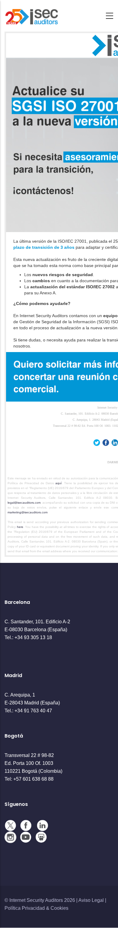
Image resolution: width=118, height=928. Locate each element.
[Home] (32, 14)
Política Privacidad (25, 908)
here (20, 527)
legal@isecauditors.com (24, 502)
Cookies (59, 908)
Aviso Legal (91, 900)
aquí (58, 483)
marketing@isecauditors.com (28, 512)
